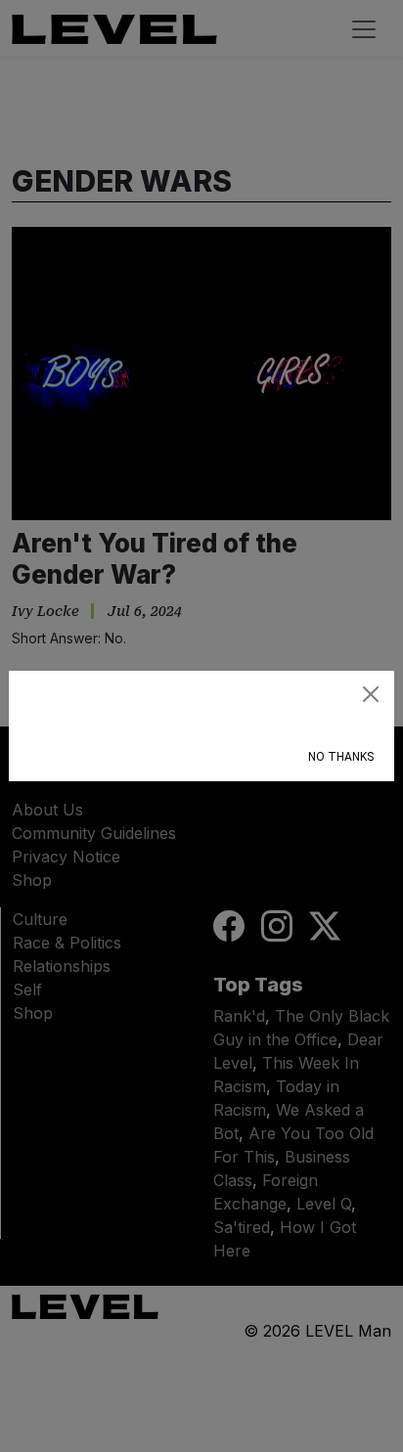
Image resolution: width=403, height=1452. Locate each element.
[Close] (370, 694)
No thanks (341, 757)
